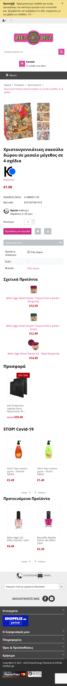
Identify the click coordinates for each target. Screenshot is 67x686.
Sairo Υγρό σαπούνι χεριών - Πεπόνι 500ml (28, 471)
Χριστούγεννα (34, 84)
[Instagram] (51, 598)
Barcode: (8, 202)
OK (29, 14)
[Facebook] (45, 598)
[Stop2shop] (33, 37)
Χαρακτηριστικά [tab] (13, 242)
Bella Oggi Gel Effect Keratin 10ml (18, 539)
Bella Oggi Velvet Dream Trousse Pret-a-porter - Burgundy (33, 299)
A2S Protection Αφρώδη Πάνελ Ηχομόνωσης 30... (16, 408)
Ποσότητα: (8, 221)
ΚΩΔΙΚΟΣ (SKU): (12, 197)
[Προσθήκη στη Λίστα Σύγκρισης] (47, 231)
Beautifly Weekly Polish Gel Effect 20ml (46, 540)
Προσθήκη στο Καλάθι (17, 231)
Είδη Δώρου (33, 268)
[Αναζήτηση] (61, 52)
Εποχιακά (19, 84)
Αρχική (7, 84)
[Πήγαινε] (61, 586)
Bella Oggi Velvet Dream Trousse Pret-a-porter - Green (33, 327)
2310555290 (30, 575)
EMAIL (47, 575)
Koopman (8, 179)
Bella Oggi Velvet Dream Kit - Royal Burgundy (33, 353)
